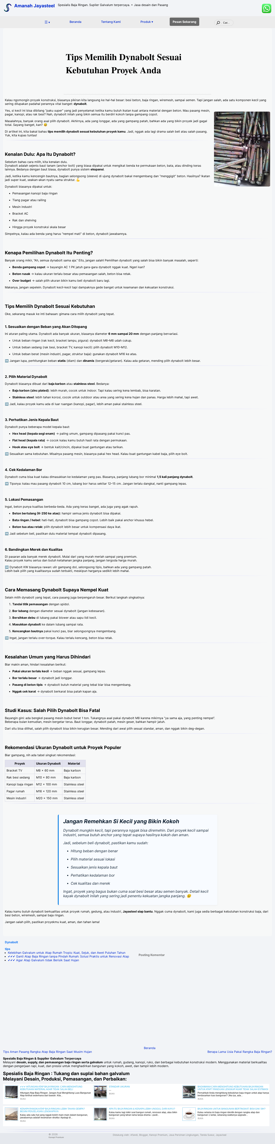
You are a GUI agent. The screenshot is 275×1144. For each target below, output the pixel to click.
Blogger (143, 1135)
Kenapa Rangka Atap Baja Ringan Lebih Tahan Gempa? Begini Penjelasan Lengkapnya (52, 1110)
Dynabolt (11, 942)
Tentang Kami (111, 22)
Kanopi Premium (56, 1137)
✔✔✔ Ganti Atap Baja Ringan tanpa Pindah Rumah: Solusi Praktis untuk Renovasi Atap (68, 956)
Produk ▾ (146, 22)
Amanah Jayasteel (34, 5)
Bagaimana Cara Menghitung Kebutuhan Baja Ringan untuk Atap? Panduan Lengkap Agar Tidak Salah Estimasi (233, 1088)
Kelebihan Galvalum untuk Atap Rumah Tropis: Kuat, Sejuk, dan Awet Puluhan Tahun (66, 952)
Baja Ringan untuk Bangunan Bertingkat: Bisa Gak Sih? (231, 1108)
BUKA (23, 1099)
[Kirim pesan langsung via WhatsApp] (266, 8)
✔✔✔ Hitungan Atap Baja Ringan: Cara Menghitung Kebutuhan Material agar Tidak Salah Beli (51, 1088)
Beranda (75, 22)
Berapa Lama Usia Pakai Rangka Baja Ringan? (239, 1052)
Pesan (184, 22)
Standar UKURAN (119, 1086)
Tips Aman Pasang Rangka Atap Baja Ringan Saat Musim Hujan (47, 1052)
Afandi (134, 1135)
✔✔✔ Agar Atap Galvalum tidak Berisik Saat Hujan (43, 960)
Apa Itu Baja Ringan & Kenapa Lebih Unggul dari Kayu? (142, 1108)
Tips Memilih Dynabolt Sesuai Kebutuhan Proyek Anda (123, 63)
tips (7, 949)
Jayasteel (221, 1135)
